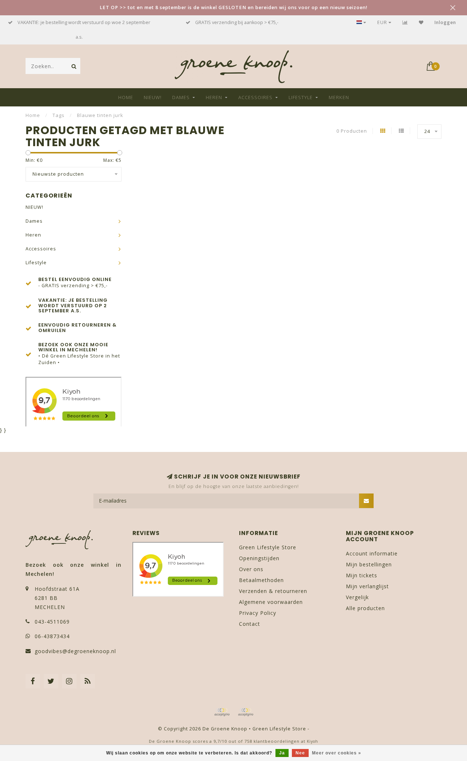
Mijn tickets (361, 575)
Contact (249, 623)
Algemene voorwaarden (271, 601)
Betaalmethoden (261, 580)
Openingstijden (259, 558)
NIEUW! (153, 97)
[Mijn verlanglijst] (421, 22)
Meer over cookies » (336, 753)
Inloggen (445, 22)
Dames (181, 97)
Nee (300, 753)
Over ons (251, 569)
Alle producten (365, 608)
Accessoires (255, 97)
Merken (339, 97)
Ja (282, 753)
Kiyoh (312, 741)
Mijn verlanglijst (367, 586)
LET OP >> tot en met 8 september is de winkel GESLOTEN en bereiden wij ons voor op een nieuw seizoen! (233, 7)
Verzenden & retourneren (273, 591)
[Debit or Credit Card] (222, 712)
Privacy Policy (257, 612)
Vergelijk (357, 597)
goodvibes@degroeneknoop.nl (75, 651)
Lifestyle (301, 97)
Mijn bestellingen (369, 564)
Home (125, 97)
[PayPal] (245, 712)
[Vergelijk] (405, 22)
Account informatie (372, 553)
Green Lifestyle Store (267, 547)
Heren (214, 97)
